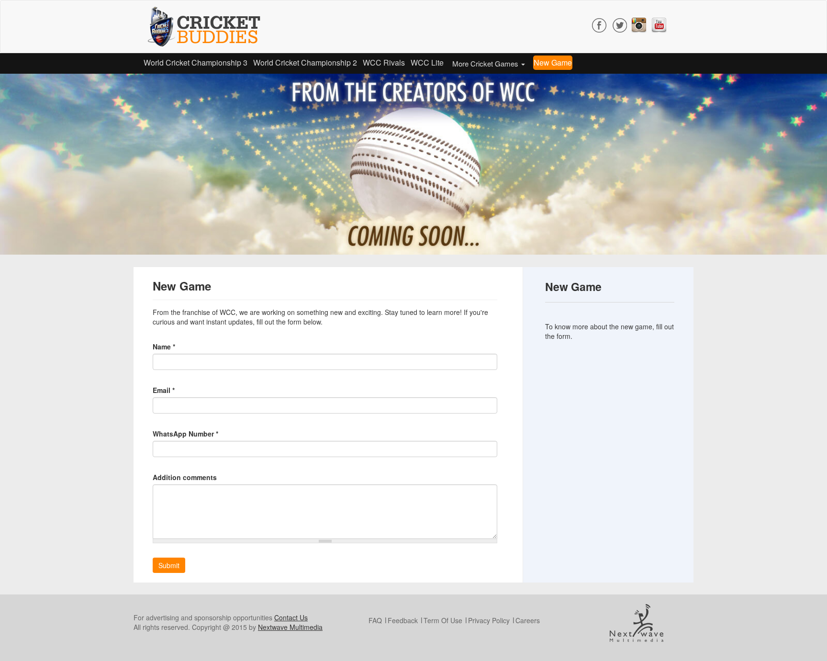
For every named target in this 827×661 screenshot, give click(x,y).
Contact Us (291, 617)
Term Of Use (443, 620)
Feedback (403, 620)
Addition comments (185, 477)
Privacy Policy (489, 620)
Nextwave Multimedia (290, 627)
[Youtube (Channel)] (659, 24)
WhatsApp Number (185, 433)
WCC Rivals (384, 62)
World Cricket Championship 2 (305, 62)
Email (164, 390)
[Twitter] (619, 24)
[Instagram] (639, 24)
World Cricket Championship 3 (195, 62)
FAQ (375, 620)
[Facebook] (599, 24)
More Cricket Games (486, 63)
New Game (553, 62)
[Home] (208, 26)
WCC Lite (427, 62)
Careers (527, 620)
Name (164, 346)
